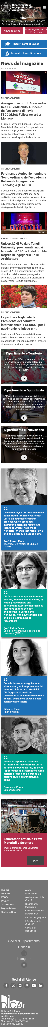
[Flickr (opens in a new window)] (20, 985)
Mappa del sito (8, 908)
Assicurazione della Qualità (35, 899)
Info (36, 861)
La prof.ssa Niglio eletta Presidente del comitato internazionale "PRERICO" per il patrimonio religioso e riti (23, 323)
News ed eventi (12, 30)
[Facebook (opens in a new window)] (6, 985)
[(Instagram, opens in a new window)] (24, 965)
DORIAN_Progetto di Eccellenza (36, 30)
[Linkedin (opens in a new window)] (24, 953)
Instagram (24, 958)
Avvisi (28, 889)
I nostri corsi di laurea (26, 43)
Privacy (5, 900)
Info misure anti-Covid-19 (33, 923)
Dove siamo (31, 893)
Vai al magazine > (9, 68)
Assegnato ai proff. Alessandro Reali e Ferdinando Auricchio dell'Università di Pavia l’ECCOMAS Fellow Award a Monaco (23, 110)
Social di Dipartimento (24, 940)
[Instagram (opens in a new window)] (27, 985)
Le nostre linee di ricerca (26, 53)
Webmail (5, 893)
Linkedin (24, 946)
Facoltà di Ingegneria (35, 917)
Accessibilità (7, 904)
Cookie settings (8, 911)
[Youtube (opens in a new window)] (34, 985)
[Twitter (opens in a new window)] (13, 985)
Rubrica (5, 889)
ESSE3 (5, 897)
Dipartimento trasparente (31, 905)
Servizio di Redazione (30, 929)
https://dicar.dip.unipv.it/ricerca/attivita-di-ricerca (24, 378)
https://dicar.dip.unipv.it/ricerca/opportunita (24, 418)
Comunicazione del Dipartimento (34, 912)
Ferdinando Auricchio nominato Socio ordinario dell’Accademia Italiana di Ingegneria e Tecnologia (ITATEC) (23, 179)
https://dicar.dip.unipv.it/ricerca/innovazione (24, 457)
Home (44, 7)
